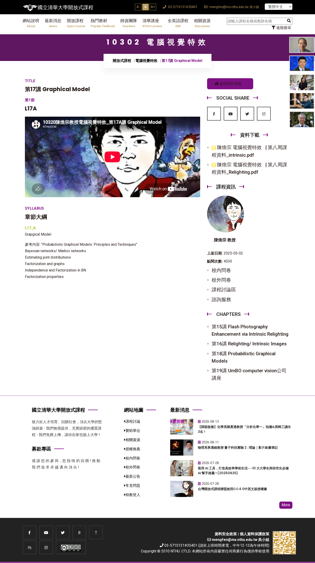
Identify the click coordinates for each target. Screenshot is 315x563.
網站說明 (31, 23)
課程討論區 (224, 289)
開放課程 (76, 23)
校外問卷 (221, 280)
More (286, 505)
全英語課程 (178, 23)
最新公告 (132, 476)
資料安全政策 (226, 534)
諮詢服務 (221, 299)
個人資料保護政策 (254, 534)
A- (138, 7)
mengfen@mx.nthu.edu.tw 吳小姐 (233, 7)
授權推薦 (132, 449)
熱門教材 (103, 23)
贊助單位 (132, 430)
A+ (153, 7)
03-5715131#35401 (182, 7)
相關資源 (202, 23)
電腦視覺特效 (146, 60)
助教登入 (132, 495)
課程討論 (132, 421)
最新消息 (53, 23)
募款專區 (41, 448)
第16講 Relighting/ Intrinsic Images (249, 343)
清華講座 (152, 23)
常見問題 (132, 485)
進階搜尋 (283, 28)
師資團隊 (128, 23)
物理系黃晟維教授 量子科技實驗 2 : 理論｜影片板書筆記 (238, 447)
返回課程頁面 (230, 83)
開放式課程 (122, 60)
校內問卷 (221, 270)
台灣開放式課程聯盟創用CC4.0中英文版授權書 (232, 489)
